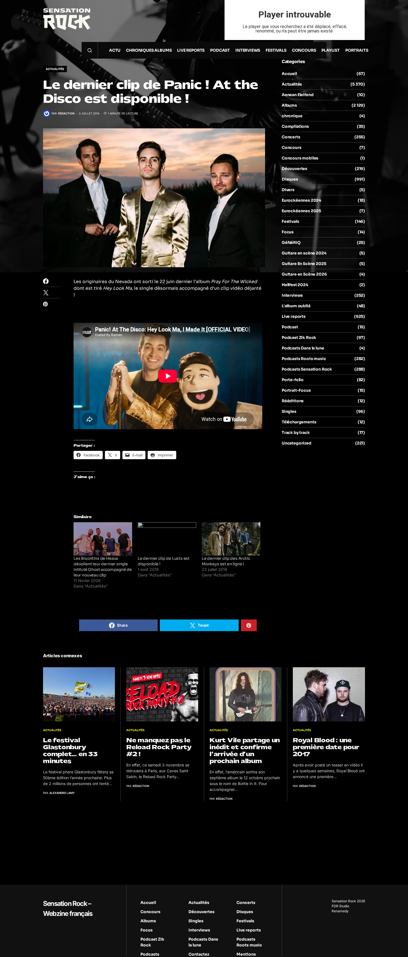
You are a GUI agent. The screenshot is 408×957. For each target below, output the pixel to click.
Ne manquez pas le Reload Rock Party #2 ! (159, 747)
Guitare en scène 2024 (304, 253)
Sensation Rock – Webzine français (67, 908)
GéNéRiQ (291, 242)
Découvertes (294, 168)
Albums (289, 105)
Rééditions (293, 400)
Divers (288, 189)
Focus (288, 231)
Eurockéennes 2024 (301, 200)
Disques (290, 179)
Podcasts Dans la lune (303, 348)
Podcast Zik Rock (299, 337)
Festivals (290, 221)
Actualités (55, 69)
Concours (291, 147)
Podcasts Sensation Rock (307, 369)
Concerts (291, 136)
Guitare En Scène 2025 (304, 263)
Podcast (290, 326)
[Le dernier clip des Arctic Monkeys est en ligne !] (231, 539)
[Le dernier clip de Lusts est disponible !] (167, 539)
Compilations (295, 126)
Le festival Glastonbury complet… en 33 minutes (70, 750)
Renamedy (340, 911)
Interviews (292, 295)
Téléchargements (299, 421)
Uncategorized (296, 443)
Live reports (294, 316)
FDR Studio (340, 906)
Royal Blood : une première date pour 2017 (326, 747)
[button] (89, 50)
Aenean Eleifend (297, 94)
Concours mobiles (300, 158)
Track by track (296, 432)
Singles (289, 411)
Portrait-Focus (296, 390)
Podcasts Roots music (304, 358)
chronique (292, 115)
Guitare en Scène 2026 (304, 274)
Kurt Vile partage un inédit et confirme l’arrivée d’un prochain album (245, 750)
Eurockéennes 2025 (301, 210)
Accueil (289, 73)
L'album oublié (296, 305)
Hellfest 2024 (295, 284)
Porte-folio (293, 379)
